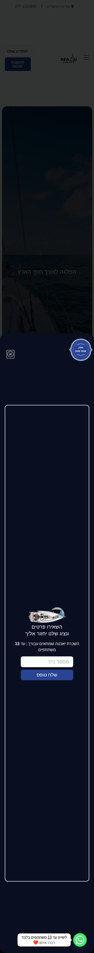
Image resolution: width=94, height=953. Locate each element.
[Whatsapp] (80, 940)
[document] (47, 476)
